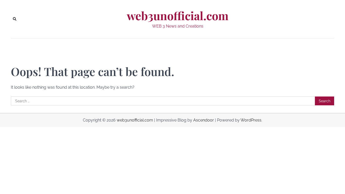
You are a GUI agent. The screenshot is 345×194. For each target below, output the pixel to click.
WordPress (250, 120)
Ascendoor (203, 120)
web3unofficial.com (178, 15)
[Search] (14, 19)
